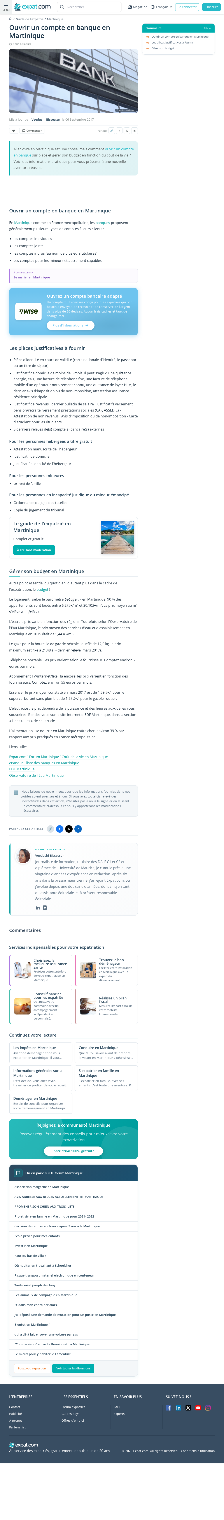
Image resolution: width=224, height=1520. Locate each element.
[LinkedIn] (37, 907)
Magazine (140, 7)
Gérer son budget (163, 48)
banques (103, 222)
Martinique (23, 222)
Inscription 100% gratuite (73, 1151)
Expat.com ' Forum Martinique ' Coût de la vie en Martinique (58, 756)
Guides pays (70, 1414)
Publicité (15, 1414)
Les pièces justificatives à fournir (172, 42)
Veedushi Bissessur (46, 119)
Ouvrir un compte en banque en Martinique (180, 36)
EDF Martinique (22, 769)
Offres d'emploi (72, 1420)
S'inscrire (211, 7)
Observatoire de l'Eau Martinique (36, 775)
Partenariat (17, 1427)
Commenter (34, 130)
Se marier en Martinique (32, 277)
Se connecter (187, 7)
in (134, 130)
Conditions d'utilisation (198, 1450)
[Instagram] (44, 907)
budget (42, 589)
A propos (15, 1420)
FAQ (117, 1407)
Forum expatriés (73, 1407)
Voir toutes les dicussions (73, 1368)
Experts (119, 1414)
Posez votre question (32, 1368)
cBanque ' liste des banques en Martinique (44, 763)
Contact (14, 1407)
